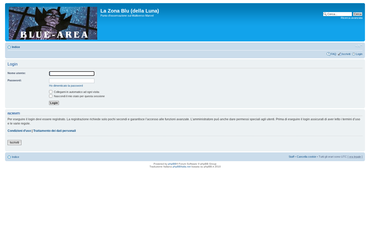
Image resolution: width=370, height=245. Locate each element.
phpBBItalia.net (182, 166)
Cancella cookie (306, 156)
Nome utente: (17, 73)
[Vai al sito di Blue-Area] (53, 22)
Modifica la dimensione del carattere (358, 46)
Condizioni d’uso (19, 131)
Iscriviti (346, 53)
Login (359, 53)
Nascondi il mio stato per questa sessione (79, 96)
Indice (16, 46)
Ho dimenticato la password (66, 85)
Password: (15, 80)
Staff (291, 156)
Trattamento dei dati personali (54, 131)
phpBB (172, 163)
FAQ (333, 53)
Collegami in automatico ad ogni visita (76, 91)
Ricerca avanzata (351, 17)
